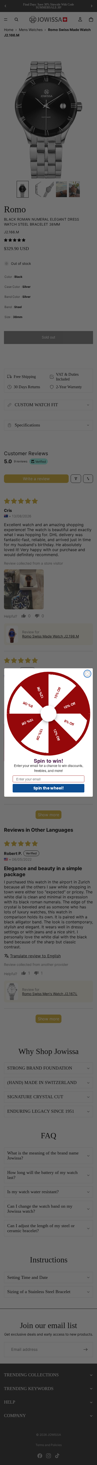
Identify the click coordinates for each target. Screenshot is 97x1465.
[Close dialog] (87, 674)
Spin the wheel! (48, 788)
